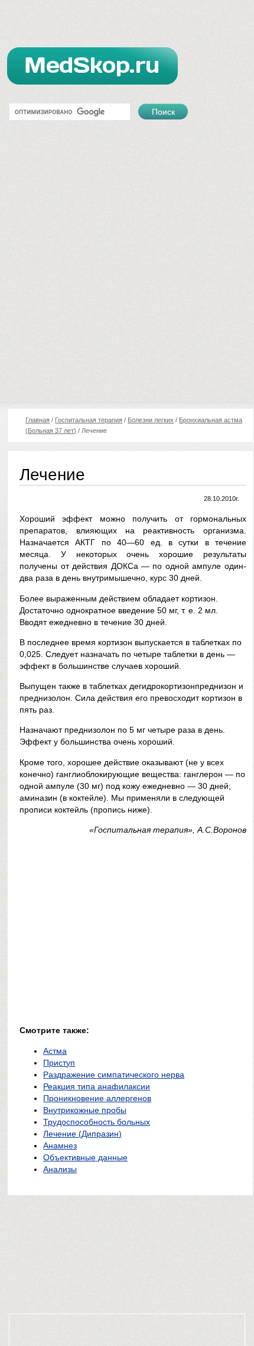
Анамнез (60, 1145)
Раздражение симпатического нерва (113, 1074)
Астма (55, 1051)
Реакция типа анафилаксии (96, 1086)
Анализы (60, 1169)
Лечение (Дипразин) (82, 1133)
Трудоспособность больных (96, 1122)
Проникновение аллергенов (97, 1098)
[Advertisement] (127, 269)
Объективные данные (85, 1157)
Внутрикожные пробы (84, 1110)
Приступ (59, 1062)
